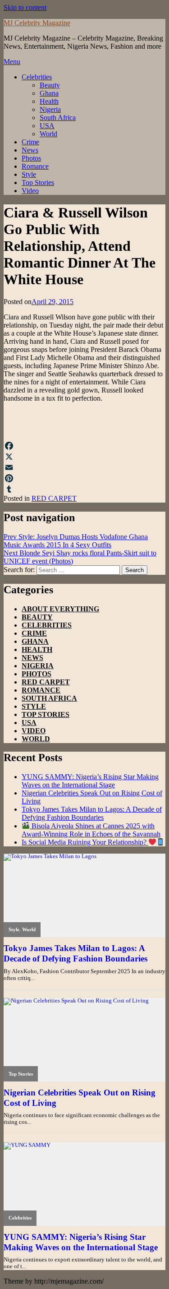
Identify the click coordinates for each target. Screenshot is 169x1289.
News (30, 150)
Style (29, 174)
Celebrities (37, 77)
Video (30, 190)
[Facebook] (84, 445)
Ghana (49, 93)
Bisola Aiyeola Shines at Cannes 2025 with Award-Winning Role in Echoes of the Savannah (91, 830)
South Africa (58, 117)
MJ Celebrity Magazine (37, 23)
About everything (60, 609)
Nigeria (50, 109)
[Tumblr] (84, 489)
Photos (31, 158)
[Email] (84, 467)
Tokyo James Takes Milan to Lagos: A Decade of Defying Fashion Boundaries (92, 813)
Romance (35, 166)
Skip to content (25, 7)
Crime (30, 142)
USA (47, 125)
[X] (84, 456)
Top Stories (38, 182)
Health (49, 101)
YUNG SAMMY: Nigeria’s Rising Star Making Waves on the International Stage (90, 781)
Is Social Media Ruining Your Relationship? (85, 842)
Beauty (50, 85)
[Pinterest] (84, 478)
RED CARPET (54, 498)
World (48, 134)
